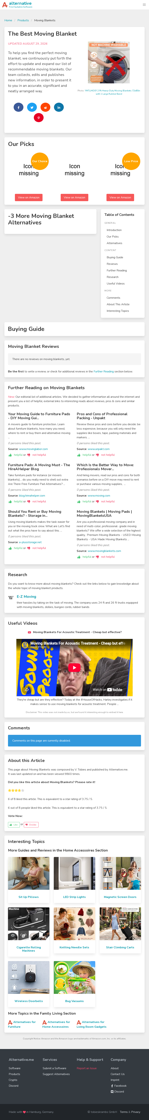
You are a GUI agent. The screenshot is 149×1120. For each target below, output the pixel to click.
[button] (144, 4)
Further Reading (117, 270)
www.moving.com (99, 496)
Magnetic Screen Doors (120, 897)
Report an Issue (87, 1068)
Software (15, 1068)
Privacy (135, 1112)
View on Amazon (28, 197)
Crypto (13, 1080)
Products (23, 20)
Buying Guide (115, 257)
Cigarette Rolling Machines (29, 949)
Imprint (115, 1080)
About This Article (118, 304)
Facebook (120, 1086)
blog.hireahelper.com (32, 496)
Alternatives (114, 243)
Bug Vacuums (74, 1001)
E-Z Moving (26, 596)
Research (112, 277)
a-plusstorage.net (30, 542)
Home (8, 20)
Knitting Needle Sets (74, 947)
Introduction (114, 230)
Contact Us (118, 1074)
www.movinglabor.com (33, 449)
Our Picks (113, 237)
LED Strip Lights (74, 897)
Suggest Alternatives (56, 1074)
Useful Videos (116, 284)
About (115, 1068)
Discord (13, 1086)
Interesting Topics (118, 311)
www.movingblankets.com (104, 551)
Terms (124, 1112)
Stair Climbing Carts (120, 947)
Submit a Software (54, 1068)
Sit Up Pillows (29, 897)
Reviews (112, 264)
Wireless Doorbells (29, 1001)
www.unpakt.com (99, 449)
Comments (113, 298)
